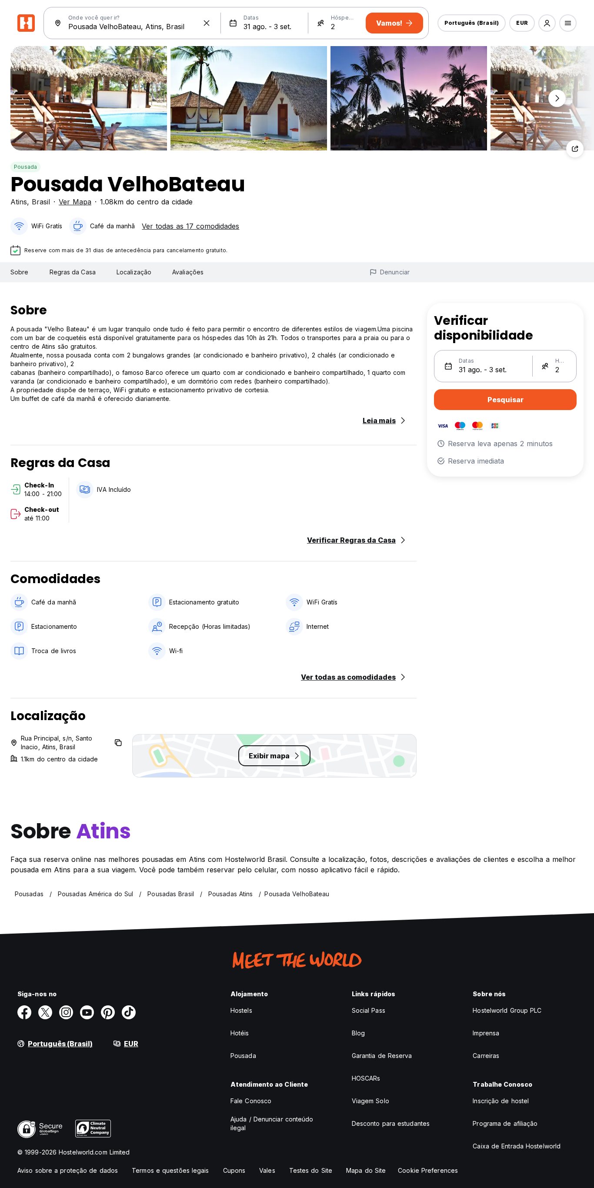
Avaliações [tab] (188, 272)
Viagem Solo (370, 1101)
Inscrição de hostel (501, 1101)
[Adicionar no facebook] (24, 1012)
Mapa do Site (366, 1170)
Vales (267, 1170)
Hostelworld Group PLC (507, 1010)
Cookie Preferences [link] (428, 1170)
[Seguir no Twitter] (45, 1012)
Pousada (25, 167)
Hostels (241, 1010)
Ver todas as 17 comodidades (190, 226)
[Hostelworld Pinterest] (108, 1012)
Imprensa (486, 1033)
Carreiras (486, 1055)
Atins (18, 201)
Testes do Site (310, 1170)
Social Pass (368, 1010)
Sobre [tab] (19, 272)
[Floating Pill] (557, 98)
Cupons (234, 1170)
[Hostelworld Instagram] (66, 1012)
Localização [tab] (134, 272)
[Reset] (206, 23)
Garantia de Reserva (382, 1055)
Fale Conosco (250, 1101)
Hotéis (239, 1033)
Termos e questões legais (170, 1170)
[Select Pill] (547, 23)
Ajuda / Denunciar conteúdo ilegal (272, 1123)
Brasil (41, 201)
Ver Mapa (75, 201)
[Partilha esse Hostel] (575, 148)
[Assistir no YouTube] (87, 1012)
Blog (358, 1033)
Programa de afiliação (505, 1123)
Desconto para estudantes (391, 1123)
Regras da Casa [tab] (73, 272)
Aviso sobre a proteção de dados (67, 1170)
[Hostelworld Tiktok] (129, 1012)
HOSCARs (366, 1078)
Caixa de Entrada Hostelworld (517, 1146)
